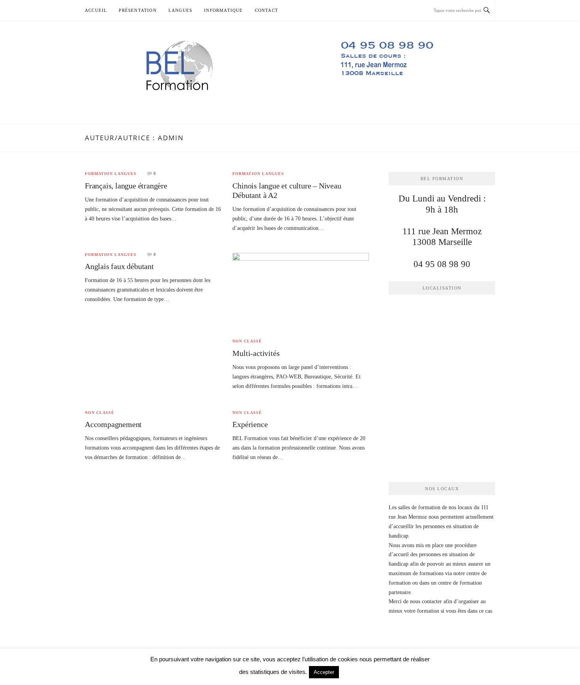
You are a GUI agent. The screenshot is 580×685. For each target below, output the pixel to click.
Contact (266, 10)
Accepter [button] (324, 672)
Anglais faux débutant (119, 266)
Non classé (247, 341)
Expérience (250, 424)
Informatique (223, 10)
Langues (180, 10)
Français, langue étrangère (126, 185)
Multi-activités (255, 353)
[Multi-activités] (300, 292)
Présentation (137, 10)
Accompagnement (113, 424)
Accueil (96, 10)
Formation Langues (111, 174)
